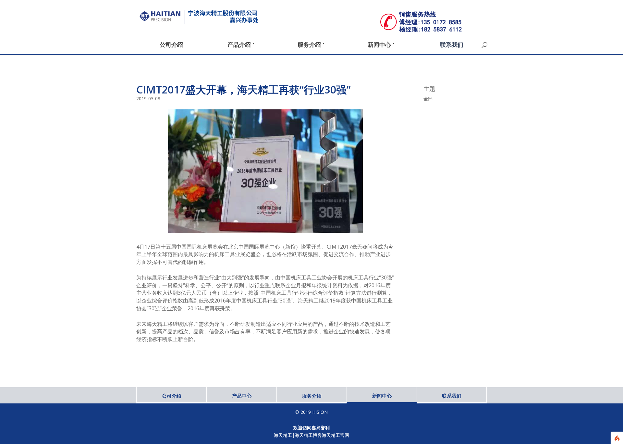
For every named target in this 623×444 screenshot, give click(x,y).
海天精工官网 (335, 435)
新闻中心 (382, 395)
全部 (428, 98)
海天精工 (283, 435)
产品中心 (241, 395)
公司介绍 (171, 395)
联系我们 (451, 395)
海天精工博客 (308, 435)
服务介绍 (312, 395)
